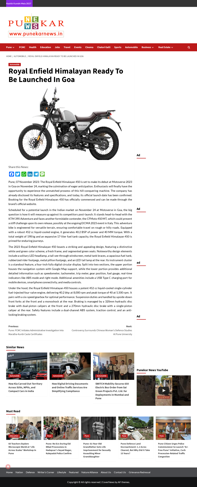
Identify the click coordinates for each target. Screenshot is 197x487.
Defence (30, 472)
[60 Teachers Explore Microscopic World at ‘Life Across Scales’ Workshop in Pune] (23, 428)
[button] (189, 47)
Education (45, 47)
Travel (67, 47)
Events (77, 47)
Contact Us (120, 472)
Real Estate (164, 47)
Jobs (57, 47)
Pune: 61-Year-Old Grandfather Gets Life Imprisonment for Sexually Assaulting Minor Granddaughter (97, 450)
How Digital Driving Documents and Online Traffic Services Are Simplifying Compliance (70, 387)
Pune (9, 47)
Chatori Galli (103, 47)
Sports (117, 47)
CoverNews (108, 482)
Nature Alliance (89, 472)
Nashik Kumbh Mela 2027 (18, 3)
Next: (102, 330)
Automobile (131, 47)
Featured (73, 472)
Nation (19, 472)
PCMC (22, 47)
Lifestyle (61, 472)
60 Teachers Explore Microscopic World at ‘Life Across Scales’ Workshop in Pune (22, 448)
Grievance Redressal (139, 472)
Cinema (89, 47)
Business (146, 47)
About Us (106, 472)
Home (9, 472)
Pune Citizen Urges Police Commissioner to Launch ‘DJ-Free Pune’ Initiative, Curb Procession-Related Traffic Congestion (173, 450)
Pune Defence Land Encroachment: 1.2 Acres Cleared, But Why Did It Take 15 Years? (135, 448)
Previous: (36, 330)
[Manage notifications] (8, 466)
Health (32, 47)
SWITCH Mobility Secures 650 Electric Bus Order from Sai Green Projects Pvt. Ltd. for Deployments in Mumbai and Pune (112, 391)
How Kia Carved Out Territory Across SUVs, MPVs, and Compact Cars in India (25, 387)
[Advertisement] (164, 181)
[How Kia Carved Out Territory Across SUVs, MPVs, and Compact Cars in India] (26, 366)
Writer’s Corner (46, 472)
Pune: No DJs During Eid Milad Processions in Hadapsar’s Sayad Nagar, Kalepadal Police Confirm (59, 448)
